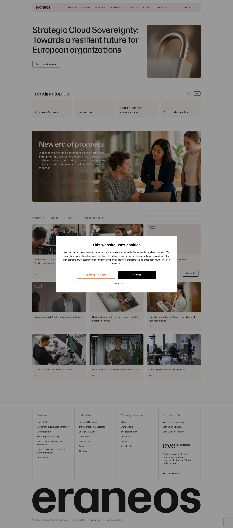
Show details (116, 283)
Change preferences (96, 275)
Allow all (137, 275)
